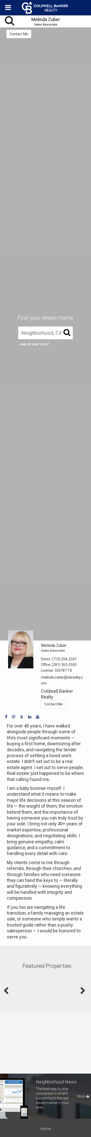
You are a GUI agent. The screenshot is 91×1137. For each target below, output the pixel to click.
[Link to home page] (45, 7)
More (81, 1096)
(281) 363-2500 (64, 665)
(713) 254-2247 (64, 659)
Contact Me (19, 34)
